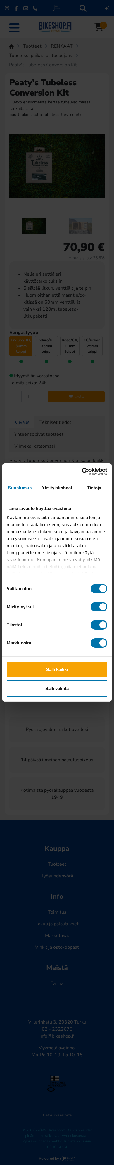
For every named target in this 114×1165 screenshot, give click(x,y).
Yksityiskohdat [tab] (57, 487)
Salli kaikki (57, 669)
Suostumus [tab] (20, 487)
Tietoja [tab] (94, 487)
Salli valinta (57, 688)
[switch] (99, 606)
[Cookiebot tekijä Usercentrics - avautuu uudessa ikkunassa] (82, 471)
